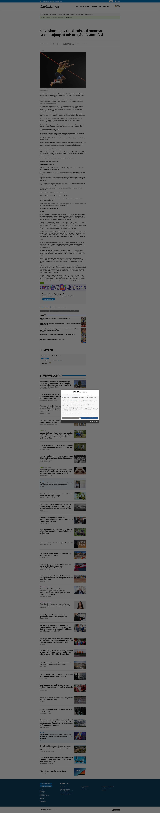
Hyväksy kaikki (89, 417)
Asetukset (71, 417)
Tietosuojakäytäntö (94, 421)
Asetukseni (89, 395)
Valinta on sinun (70, 394)
